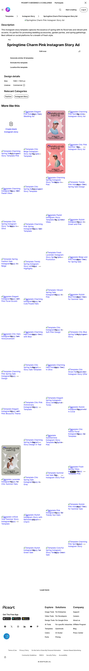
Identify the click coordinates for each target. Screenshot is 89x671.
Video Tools (49, 616)
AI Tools (48, 624)
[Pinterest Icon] (37, 626)
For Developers (61, 616)
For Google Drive (61, 620)
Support (76, 612)
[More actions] (40, 114)
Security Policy (51, 655)
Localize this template (18, 67)
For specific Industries (63, 624)
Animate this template (18, 63)
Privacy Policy (24, 650)
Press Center (78, 633)
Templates (49, 629)
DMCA (41, 655)
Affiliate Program (79, 624)
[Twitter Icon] (11, 626)
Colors (47, 633)
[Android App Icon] (16, 619)
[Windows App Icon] (25, 619)
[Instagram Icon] (18, 626)
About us (76, 620)
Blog (74, 629)
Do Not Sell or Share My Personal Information (46, 650)
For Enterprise (60, 612)
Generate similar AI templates (21, 58)
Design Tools (50, 620)
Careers (76, 616)
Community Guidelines (29, 655)
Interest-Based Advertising (72, 650)
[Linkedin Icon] (24, 626)
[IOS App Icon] (7, 619)
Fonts (47, 637)
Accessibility (63, 655)
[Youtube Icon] (31, 626)
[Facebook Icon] (5, 626)
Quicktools (59, 629)
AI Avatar (58, 633)
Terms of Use (12, 650)
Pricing (58, 637)
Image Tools (49, 612)
